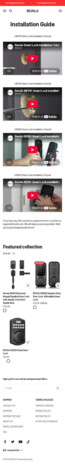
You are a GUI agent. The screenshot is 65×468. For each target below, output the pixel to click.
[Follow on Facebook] (5, 442)
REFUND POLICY (43, 416)
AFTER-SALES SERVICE (47, 421)
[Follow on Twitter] (13, 442)
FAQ (5, 432)
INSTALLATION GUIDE (13, 426)
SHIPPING (7, 411)
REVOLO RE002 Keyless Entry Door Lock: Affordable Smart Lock (47, 296)
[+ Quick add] (28, 285)
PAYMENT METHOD (11, 416)
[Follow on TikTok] (28, 442)
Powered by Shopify (24, 459)
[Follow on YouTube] (20, 442)
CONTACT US (9, 405)
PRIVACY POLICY (43, 411)
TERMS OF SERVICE (45, 405)
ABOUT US (8, 421)
